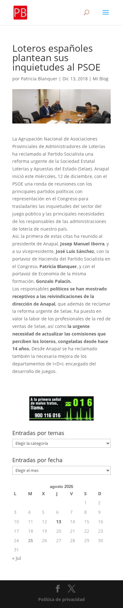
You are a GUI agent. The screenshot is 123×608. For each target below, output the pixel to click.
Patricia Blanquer (39, 79)
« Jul (16, 558)
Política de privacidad (61, 599)
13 (58, 522)
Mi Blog (100, 79)
